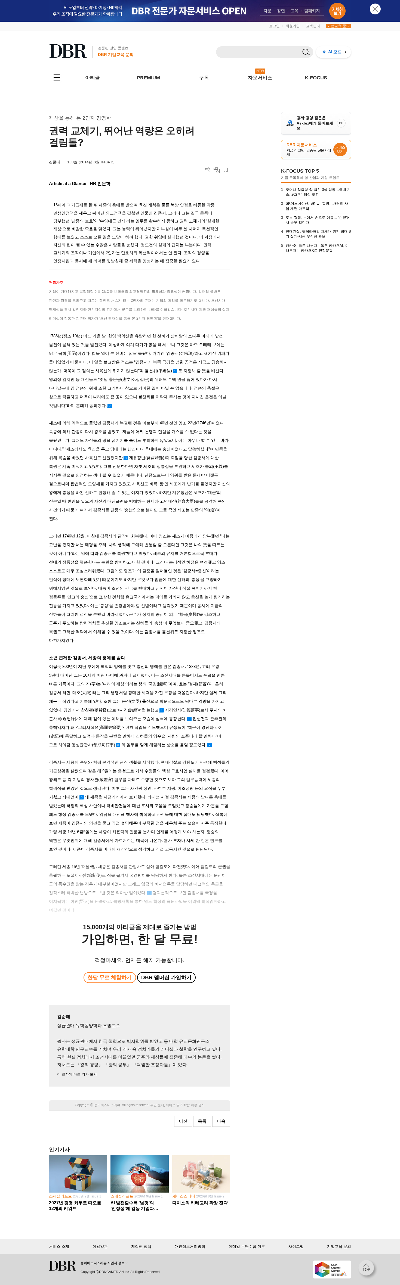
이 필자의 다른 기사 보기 (77, 1074)
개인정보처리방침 (190, 1246)
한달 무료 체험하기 (110, 977)
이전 (183, 1121)
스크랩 (225, 170)
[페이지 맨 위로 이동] (368, 1269)
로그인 (274, 26)
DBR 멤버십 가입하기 (166, 977)
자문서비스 (260, 77)
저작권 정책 (141, 1246)
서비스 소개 (59, 1246)
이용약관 (100, 1246)
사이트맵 (296, 1246)
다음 (221, 1121)
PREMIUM (148, 77)
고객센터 (313, 26)
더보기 (207, 169)
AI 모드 (334, 51)
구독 (204, 77)
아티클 (92, 77)
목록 (202, 1121)
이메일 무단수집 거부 (247, 1246)
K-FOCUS (316, 77)
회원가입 (293, 26)
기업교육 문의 (338, 26)
